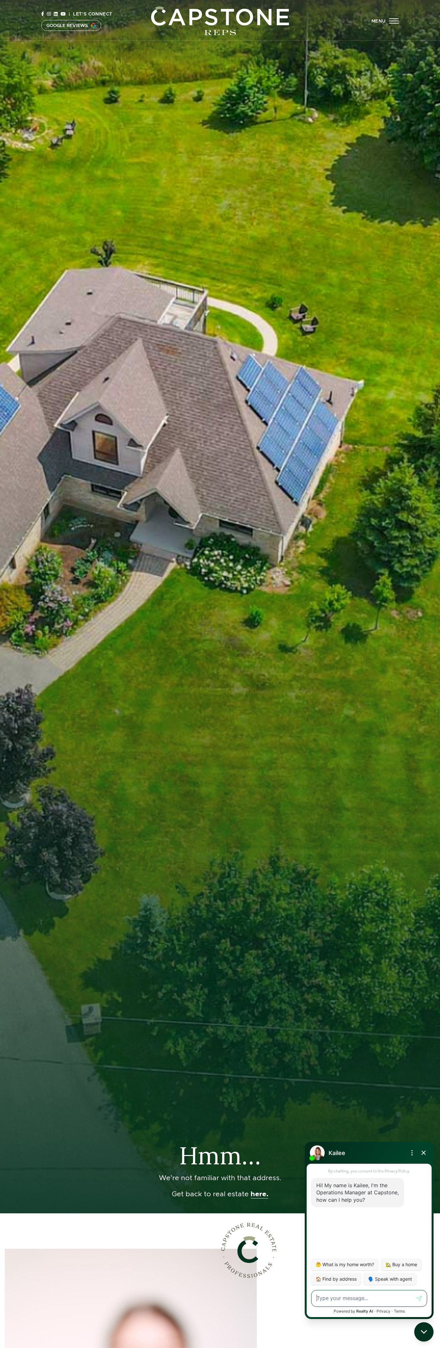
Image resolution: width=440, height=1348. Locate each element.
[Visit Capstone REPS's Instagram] (49, 14)
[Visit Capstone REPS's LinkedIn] (56, 14)
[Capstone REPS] (220, 20)
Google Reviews (67, 25)
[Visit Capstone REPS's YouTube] (63, 14)
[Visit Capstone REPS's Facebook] (42, 14)
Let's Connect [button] (92, 14)
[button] (385, 21)
